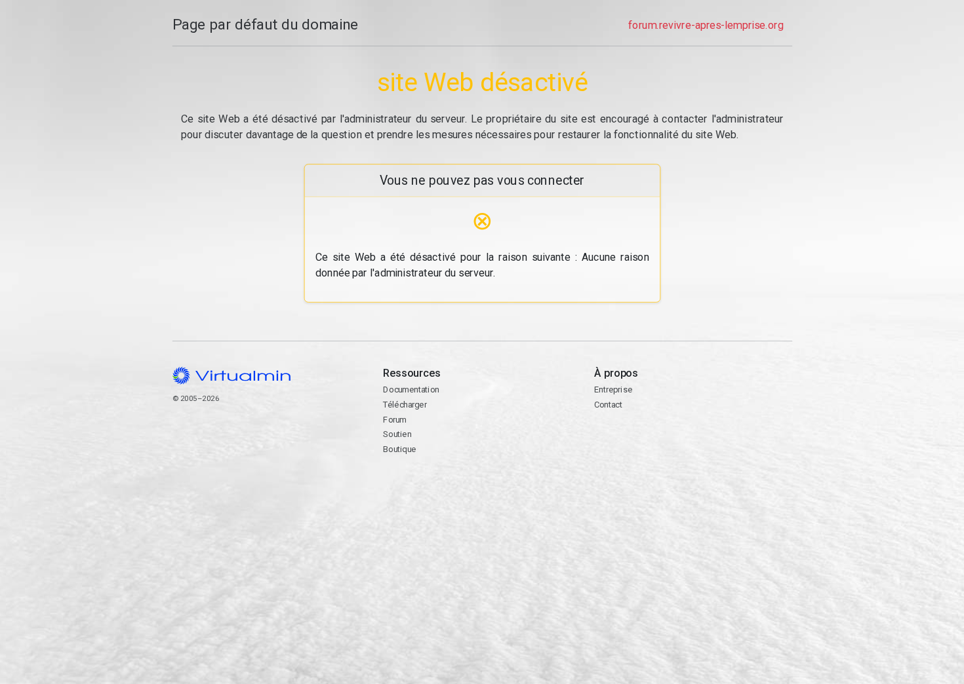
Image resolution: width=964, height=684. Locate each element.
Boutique (399, 449)
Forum (395, 420)
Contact (644, 446)
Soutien (397, 434)
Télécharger (404, 404)
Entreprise (612, 389)
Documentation (411, 389)
